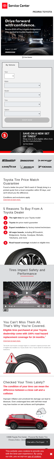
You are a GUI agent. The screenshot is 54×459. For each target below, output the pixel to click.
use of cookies (34, 456)
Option (6, 110)
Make (6, 81)
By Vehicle (10, 65)
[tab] (10, 65)
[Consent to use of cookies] (51, 454)
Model (6, 91)
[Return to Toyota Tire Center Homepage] (15, 5)
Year (6, 72)
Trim (6, 100)
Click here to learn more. (12, 200)
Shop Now (27, 120)
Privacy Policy (14, 440)
